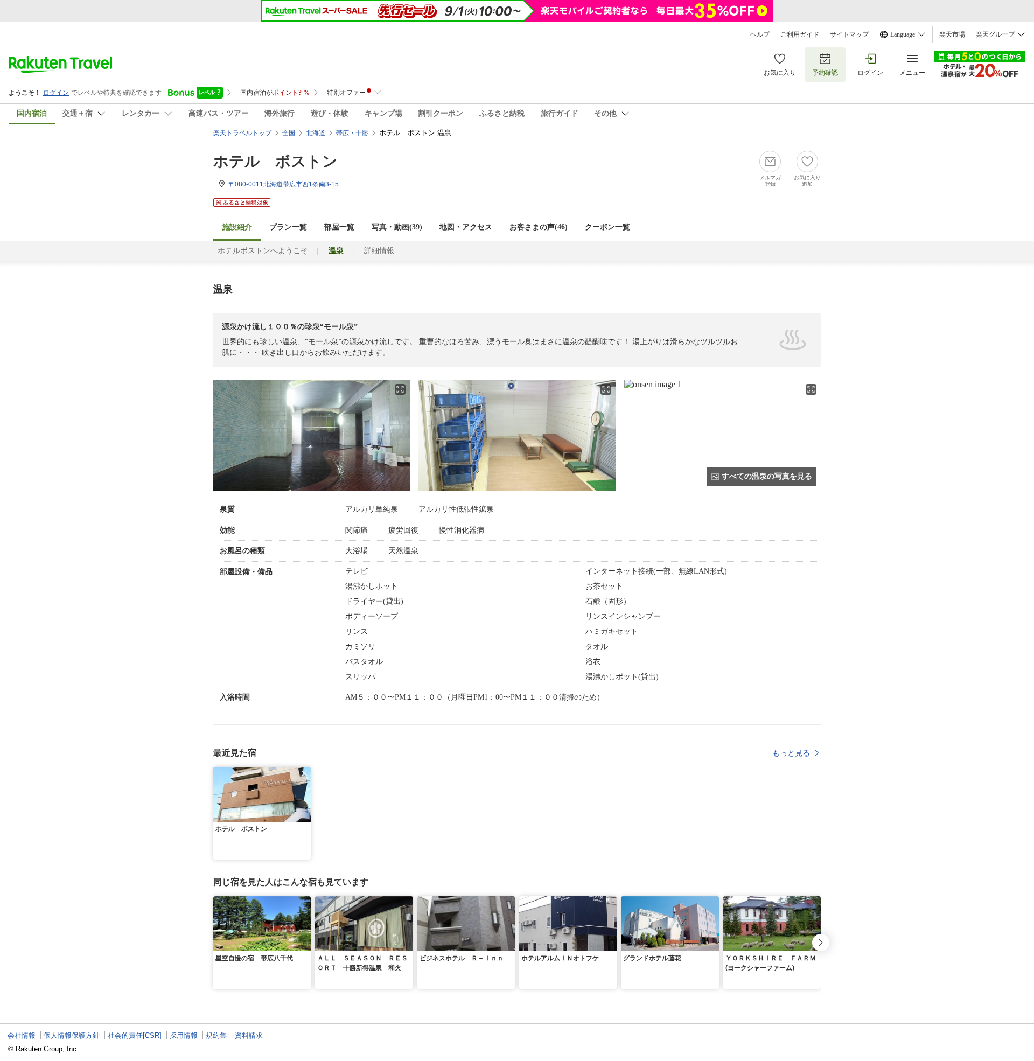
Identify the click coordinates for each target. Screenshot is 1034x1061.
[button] (304, 773)
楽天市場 (952, 34)
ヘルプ (760, 34)
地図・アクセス (465, 227)
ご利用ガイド (799, 34)
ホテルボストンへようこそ (263, 251)
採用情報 (184, 1035)
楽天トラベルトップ (242, 133)
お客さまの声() (538, 227)
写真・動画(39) (397, 227)
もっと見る (791, 753)
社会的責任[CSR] (135, 1035)
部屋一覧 (339, 227)
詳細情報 (379, 251)
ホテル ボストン (275, 161)
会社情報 (22, 1035)
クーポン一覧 (607, 227)
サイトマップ (849, 34)
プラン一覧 (288, 227)
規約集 (216, 1035)
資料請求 (249, 1035)
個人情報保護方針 (72, 1035)
